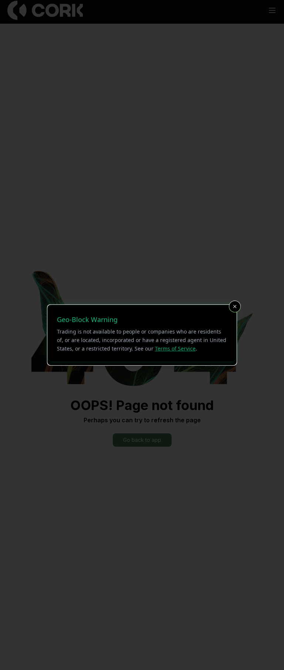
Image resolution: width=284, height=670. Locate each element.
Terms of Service (175, 348)
